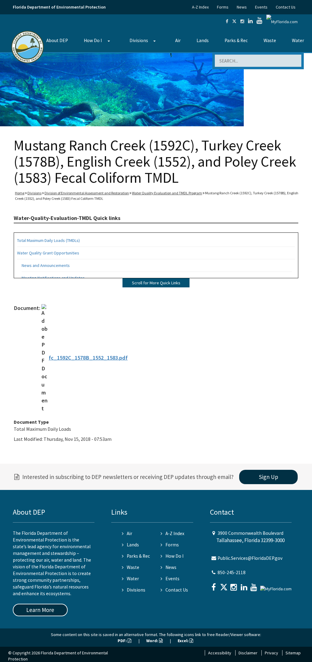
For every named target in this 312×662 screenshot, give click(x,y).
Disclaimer (248, 653)
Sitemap (293, 653)
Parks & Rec (236, 40)
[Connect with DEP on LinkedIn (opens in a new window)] (250, 21)
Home (19, 193)
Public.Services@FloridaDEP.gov (250, 558)
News (242, 7)
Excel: (184, 640)
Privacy (271, 653)
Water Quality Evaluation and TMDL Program (167, 193)
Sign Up (268, 476)
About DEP (57, 40)
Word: (152, 640)
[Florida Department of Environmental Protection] (28, 46)
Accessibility (219, 653)
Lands (203, 40)
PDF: (123, 640)
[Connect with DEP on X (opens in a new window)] (234, 21)
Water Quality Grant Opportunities (48, 253)
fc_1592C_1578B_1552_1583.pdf (88, 357)
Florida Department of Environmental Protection (59, 7)
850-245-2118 (232, 572)
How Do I (93, 40)
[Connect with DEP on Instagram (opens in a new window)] (242, 21)
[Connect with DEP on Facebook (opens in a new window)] (227, 21)
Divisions (138, 40)
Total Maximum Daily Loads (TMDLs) (48, 240)
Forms (223, 7)
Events (261, 7)
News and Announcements (46, 265)
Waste (270, 40)
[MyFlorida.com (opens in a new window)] (282, 21)
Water (298, 40)
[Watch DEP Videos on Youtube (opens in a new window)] (259, 21)
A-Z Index (200, 7)
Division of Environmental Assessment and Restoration (86, 193)
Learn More (40, 609)
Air (178, 40)
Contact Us (286, 7)
